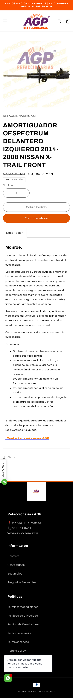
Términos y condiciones (22, 607)
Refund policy (16, 650)
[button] (5, 21)
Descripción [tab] (15, 232)
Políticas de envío (19, 633)
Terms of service (18, 642)
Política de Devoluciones (23, 624)
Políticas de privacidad (22, 615)
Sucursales (14, 573)
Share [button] (11, 457)
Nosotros (13, 556)
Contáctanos (16, 565)
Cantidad (8, 185)
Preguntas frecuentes (21, 582)
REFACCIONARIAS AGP (41, 692)
